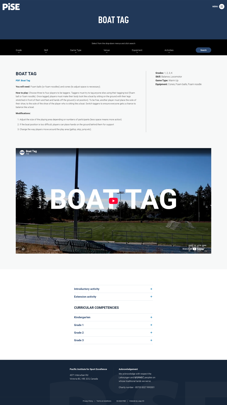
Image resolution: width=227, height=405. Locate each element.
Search (203, 50)
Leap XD (141, 401)
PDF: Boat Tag (23, 80)
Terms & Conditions (104, 401)
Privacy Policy (88, 401)
